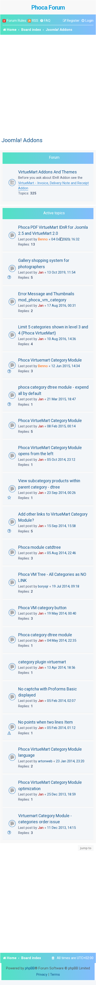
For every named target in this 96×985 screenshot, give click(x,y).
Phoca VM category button (42, 607)
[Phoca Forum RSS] (29, 21)
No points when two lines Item (45, 722)
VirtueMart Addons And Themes (47, 171)
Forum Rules (16, 20)
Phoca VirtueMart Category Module (50, 420)
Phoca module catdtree (39, 547)
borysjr (43, 586)
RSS (35, 20)
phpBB (30, 968)
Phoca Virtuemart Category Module (50, 360)
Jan (41, 272)
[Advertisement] (48, 85)
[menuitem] (45, 21)
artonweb (45, 761)
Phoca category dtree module (45, 635)
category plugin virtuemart (42, 662)
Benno (43, 239)
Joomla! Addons (21, 140)
